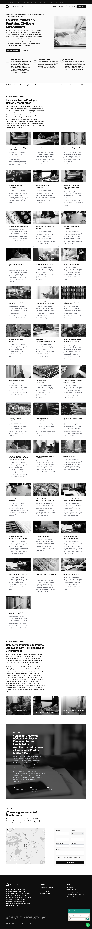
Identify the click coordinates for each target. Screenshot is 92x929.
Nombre (58, 830)
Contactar (80, 6)
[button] (25, 845)
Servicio (73, 830)
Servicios (60, 6)
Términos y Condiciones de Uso (65, 859)
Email (57, 837)
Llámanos (25, 50)
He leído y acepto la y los (69, 858)
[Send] (87, 919)
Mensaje (58, 849)
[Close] (88, 911)
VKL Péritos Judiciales (16, 6)
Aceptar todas (70, 2)
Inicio (54, 6)
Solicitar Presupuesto (12, 50)
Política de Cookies (72, 889)
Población (73, 843)
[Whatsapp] (88, 925)
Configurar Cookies (72, 896)
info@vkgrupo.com (45, 893)
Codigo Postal (59, 843)
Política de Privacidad (72, 857)
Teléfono (73, 837)
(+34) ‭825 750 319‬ (44, 891)
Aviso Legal (70, 887)
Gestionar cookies (81, 2)
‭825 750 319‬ (72, 6)
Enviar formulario (70, 862)
